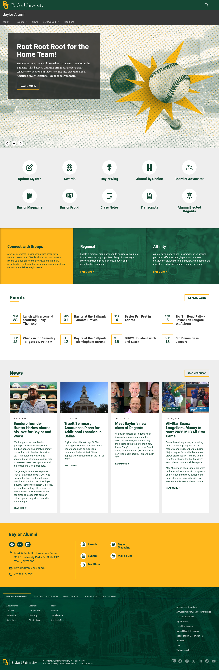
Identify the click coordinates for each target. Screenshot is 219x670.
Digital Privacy (183, 621)
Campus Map (35, 610)
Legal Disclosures (185, 626)
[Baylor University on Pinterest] (206, 662)
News (35, 21)
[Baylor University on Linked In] (199, 662)
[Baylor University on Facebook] (179, 662)
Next (20, 143)
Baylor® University (62, 660)
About (5, 21)
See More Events (197, 297)
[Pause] (14, 143)
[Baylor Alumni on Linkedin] (28, 544)
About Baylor (12, 605)
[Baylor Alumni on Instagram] (20, 544)
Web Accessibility (185, 650)
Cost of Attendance (185, 616)
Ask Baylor (11, 615)
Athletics (10, 610)
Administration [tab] (71, 596)
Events (20, 21)
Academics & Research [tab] (46, 596)
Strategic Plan (57, 619)
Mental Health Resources (188, 630)
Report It (181, 640)
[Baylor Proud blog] (173, 662)
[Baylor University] (22, 5)
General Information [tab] (17, 596)
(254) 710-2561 (24, 574)
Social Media (57, 615)
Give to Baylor (35, 619)
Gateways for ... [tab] (110, 596)
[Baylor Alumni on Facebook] (12, 544)
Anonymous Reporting (187, 606)
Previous (7, 143)
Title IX (180, 645)
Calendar (33, 605)
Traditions (69, 21)
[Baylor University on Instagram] (186, 662)
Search (54, 610)
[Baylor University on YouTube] (213, 662)
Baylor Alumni (14, 14)
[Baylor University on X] (193, 662)
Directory (33, 615)
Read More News (197, 373)
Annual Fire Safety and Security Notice (194, 611)
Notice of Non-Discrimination (190, 635)
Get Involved (49, 21)
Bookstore (11, 619)
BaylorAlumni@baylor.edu (29, 567)
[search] (207, 5)
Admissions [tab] (91, 596)
